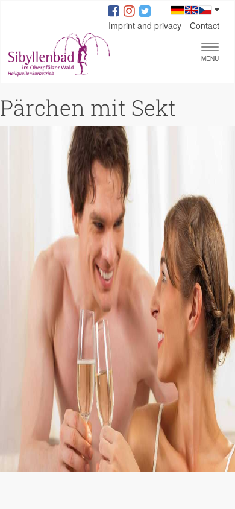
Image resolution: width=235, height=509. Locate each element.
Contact (204, 25)
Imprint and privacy (144, 25)
